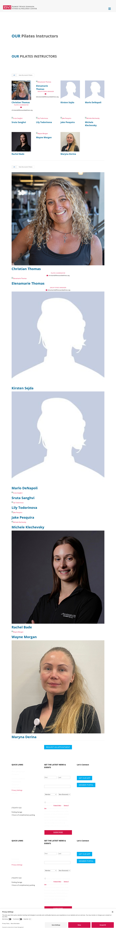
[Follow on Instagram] (85, 771)
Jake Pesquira (68, 122)
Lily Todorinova (44, 122)
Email (47, 783)
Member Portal (86, 785)
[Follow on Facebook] (78, 771)
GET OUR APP (84, 778)
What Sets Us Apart (18, 771)
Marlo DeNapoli (93, 102)
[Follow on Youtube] (89, 771)
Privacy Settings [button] (17, 790)
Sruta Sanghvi (19, 122)
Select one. (49, 791)
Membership (16, 768)
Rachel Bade (18, 153)
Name (47, 774)
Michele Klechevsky (28, 527)
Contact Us (15, 774)
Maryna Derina (68, 153)
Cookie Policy (16, 787)
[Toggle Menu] (109, 9)
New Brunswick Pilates (25, 75)
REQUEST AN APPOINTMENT (58, 747)
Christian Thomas (21, 102)
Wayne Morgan (44, 137)
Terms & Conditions (18, 779)
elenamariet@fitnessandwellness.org (47, 97)
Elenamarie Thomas (28, 283)
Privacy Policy (16, 782)
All (14, 75)
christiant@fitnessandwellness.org (22, 110)
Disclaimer (15, 784)
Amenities (15, 847)
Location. (62, 791)
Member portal (86, 861)
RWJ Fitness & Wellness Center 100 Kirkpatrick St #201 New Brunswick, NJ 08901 (22, 800)
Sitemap (14, 793)
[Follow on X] (81, 771)
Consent (48, 799)
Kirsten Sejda (67, 102)
